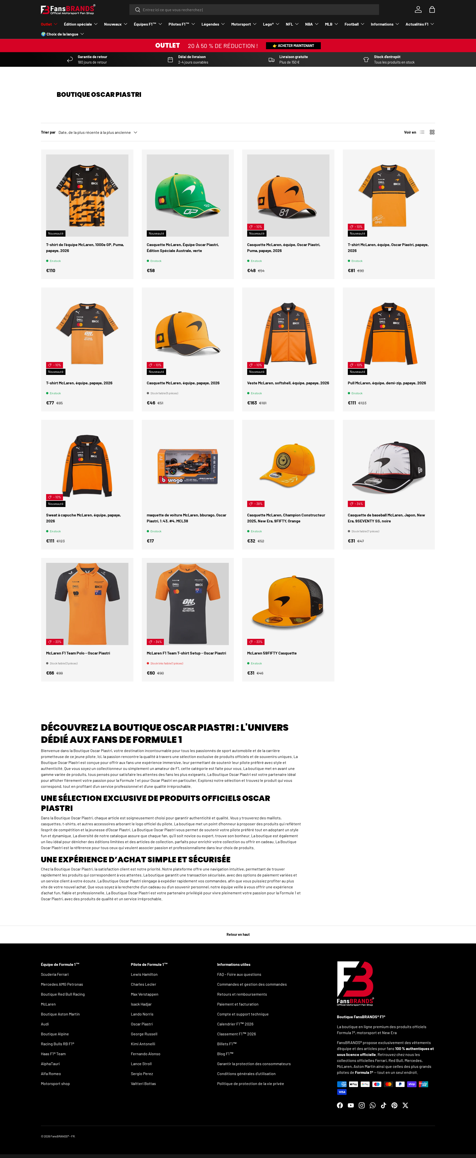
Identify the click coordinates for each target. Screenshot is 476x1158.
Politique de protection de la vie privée (250, 1083)
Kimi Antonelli (143, 1043)
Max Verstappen (144, 994)
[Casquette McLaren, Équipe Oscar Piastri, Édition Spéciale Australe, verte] (188, 195)
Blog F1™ (225, 1053)
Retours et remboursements (242, 994)
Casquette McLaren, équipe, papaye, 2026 (183, 382)
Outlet (46, 24)
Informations (382, 24)
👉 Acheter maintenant (293, 45)
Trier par (48, 132)
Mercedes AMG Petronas (62, 984)
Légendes (210, 24)
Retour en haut (238, 934)
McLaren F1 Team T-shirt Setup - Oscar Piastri (186, 653)
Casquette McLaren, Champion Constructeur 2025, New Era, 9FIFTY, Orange (286, 517)
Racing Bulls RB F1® (57, 1043)
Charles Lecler (143, 984)
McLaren (48, 1004)
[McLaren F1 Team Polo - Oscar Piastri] (87, 604)
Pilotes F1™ (179, 24)
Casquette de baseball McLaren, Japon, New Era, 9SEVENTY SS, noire (386, 517)
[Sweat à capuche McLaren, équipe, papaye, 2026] (87, 466)
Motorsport (241, 24)
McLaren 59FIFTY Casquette (272, 653)
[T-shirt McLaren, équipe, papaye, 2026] (87, 333)
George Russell (144, 1033)
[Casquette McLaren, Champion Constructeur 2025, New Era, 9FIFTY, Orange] (288, 466)
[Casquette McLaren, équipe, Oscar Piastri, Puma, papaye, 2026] (288, 195)
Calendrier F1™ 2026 (235, 1023)
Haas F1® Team (53, 1053)
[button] (432, 9)
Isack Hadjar (141, 1004)
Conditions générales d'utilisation (246, 1073)
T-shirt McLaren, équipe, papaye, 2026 (79, 382)
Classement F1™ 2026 (236, 1033)
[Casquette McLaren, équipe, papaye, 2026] (188, 333)
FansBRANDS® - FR (63, 1136)
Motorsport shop (55, 1083)
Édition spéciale (78, 24)
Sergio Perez (142, 1073)
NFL (289, 24)
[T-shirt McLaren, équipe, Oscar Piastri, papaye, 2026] (389, 195)
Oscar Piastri (142, 1023)
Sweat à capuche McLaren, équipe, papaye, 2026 (83, 517)
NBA (309, 24)
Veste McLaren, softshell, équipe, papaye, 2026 (288, 382)
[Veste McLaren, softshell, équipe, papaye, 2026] (288, 333)
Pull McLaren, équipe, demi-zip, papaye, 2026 (387, 382)
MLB (328, 24)
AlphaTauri (50, 1063)
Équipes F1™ (145, 24)
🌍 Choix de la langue (59, 34)
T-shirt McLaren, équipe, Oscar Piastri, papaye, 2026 (388, 247)
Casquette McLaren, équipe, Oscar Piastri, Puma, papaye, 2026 (283, 247)
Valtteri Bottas (143, 1083)
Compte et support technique (243, 1014)
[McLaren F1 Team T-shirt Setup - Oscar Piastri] (188, 604)
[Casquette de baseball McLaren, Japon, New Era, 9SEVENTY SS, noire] (389, 466)
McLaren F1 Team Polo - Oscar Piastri (78, 653)
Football (352, 24)
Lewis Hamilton (144, 974)
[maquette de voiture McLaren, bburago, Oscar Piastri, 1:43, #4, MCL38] (188, 466)
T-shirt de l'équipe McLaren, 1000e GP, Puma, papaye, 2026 (85, 247)
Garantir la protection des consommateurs (254, 1063)
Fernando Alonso (145, 1053)
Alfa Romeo (51, 1073)
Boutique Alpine (55, 1033)
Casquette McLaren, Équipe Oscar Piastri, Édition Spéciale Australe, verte (183, 247)
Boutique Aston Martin (60, 1014)
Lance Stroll (141, 1063)
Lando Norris (142, 1014)
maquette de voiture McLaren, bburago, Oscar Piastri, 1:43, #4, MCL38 (186, 517)
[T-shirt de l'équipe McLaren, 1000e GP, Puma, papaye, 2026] (87, 195)
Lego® (268, 24)
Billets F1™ (227, 1043)
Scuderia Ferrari (55, 974)
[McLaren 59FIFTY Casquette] (288, 604)
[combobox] (254, 9)
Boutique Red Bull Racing (63, 994)
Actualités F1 (417, 24)
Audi (45, 1023)
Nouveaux (113, 24)
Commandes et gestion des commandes (252, 984)
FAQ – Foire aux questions (239, 974)
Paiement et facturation (238, 1004)
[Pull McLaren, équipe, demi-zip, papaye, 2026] (389, 333)
